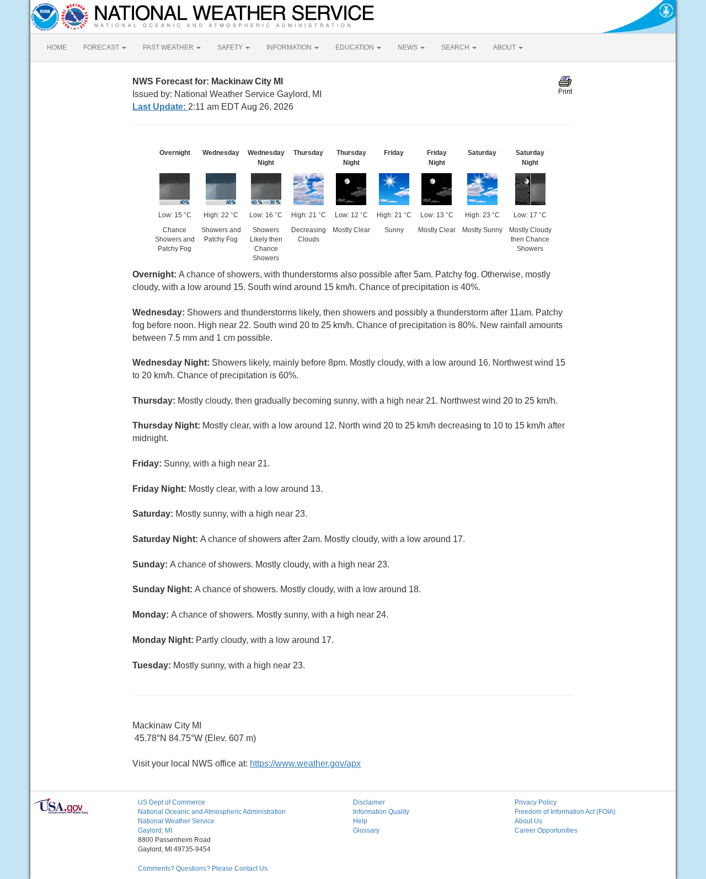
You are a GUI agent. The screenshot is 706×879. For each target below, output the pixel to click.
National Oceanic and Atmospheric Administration (212, 812)
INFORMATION (289, 47)
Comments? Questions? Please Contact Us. (203, 868)
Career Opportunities (546, 830)
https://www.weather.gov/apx (305, 763)
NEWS (408, 47)
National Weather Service (176, 821)
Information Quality (381, 812)
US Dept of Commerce (171, 802)
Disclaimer (369, 802)
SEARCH (456, 47)
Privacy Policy (536, 802)
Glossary (366, 830)
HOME (57, 47)
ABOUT (505, 47)
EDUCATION (355, 47)
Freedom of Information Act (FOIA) (565, 812)
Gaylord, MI (155, 830)
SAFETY (230, 47)
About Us (528, 821)
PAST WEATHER (169, 47)
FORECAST (102, 47)
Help (360, 821)
